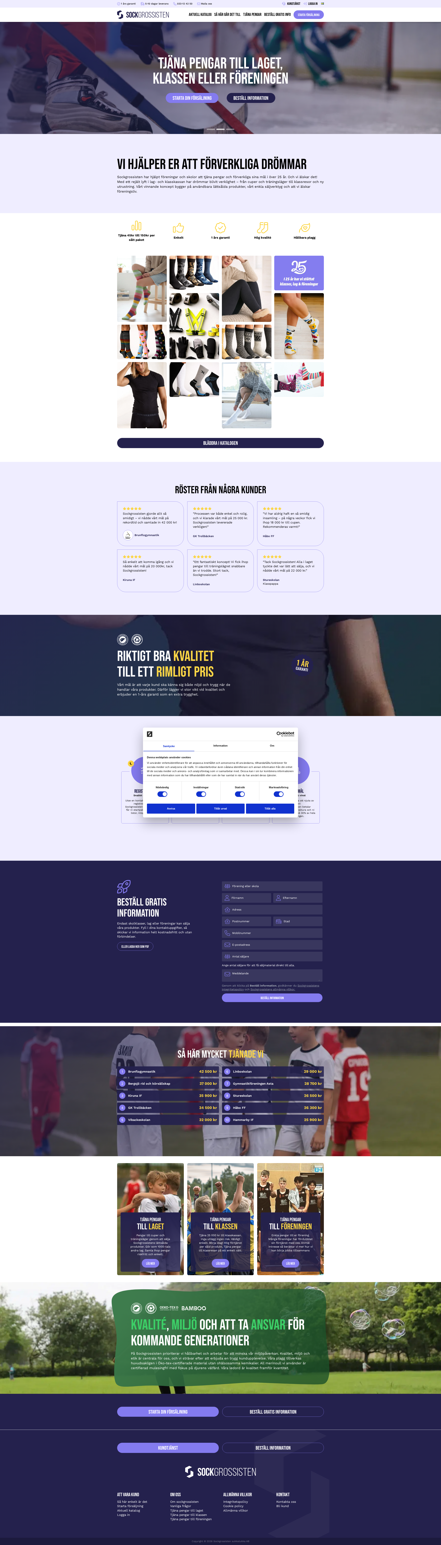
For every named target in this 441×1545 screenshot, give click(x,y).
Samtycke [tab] (169, 745)
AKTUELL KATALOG (200, 14)
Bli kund (282, 1506)
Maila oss (206, 3)
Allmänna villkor (235, 1510)
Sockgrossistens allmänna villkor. (272, 989)
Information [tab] (220, 745)
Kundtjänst (168, 1448)
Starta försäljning (309, 15)
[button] (211, 129)
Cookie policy (233, 1506)
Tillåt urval (220, 808)
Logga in (123, 1515)
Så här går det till (227, 14)
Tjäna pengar (252, 14)
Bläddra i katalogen (220, 443)
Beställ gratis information (273, 1412)
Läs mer (150, 1264)
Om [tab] (272, 745)
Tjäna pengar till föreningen (191, 1519)
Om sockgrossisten (184, 1501)
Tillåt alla (270, 808)
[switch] (201, 794)
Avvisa (171, 808)
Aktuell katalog (128, 1510)
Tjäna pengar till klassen (188, 1515)
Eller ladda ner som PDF (135, 947)
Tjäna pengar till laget (186, 1510)
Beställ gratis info (277, 14)
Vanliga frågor (180, 1506)
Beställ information (250, 98)
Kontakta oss (286, 1501)
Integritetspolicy (235, 1501)
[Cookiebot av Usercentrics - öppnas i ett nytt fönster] (279, 734)
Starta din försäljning (192, 98)
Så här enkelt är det (132, 1501)
